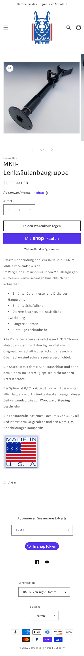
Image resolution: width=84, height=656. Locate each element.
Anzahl (7, 201)
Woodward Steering (55, 400)
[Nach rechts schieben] (52, 149)
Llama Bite (34, 647)
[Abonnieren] (68, 530)
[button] (6, 27)
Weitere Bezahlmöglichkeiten (42, 249)
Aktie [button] (12, 482)
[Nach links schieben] (32, 149)
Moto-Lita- (67, 422)
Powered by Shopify (53, 647)
